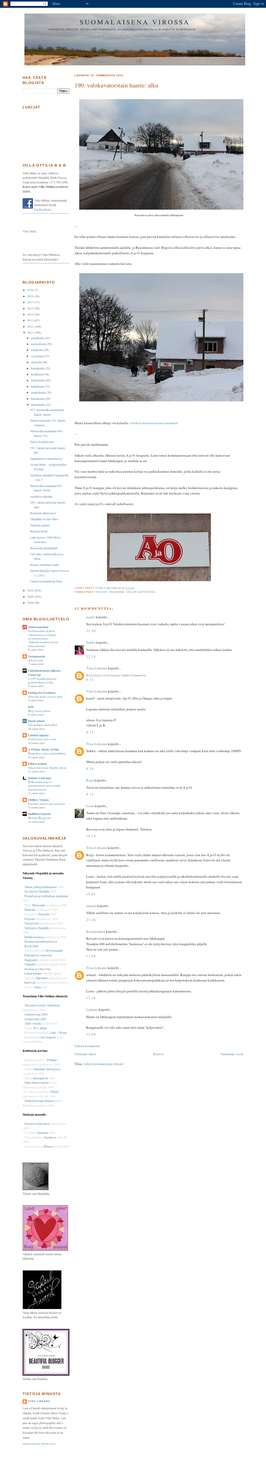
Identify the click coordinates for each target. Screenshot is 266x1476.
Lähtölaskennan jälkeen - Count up (45, 672)
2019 (30, 296)
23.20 (91, 919)
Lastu (90, 806)
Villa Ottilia (29, 231)
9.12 (90, 794)
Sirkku (91, 642)
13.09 (91, 1034)
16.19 (91, 836)
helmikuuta (38, 399)
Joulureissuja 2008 (36, 1014)
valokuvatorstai (141, 592)
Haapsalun (30, 960)
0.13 (90, 679)
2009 (30, 597)
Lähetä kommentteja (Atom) (103, 1063)
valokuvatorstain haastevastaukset (154, 423)
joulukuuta (38, 338)
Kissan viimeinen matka (44, 565)
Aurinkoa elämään (41, 496)
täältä (26, 191)
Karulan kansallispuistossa (40, 941)
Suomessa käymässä (37, 1123)
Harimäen (42, 978)
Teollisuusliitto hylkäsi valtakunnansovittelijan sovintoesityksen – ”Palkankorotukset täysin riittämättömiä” (43, 638)
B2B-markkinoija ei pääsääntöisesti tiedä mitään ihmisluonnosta (44, 785)
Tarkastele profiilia (39, 1444)
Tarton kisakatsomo (42, 442)
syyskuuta (37, 356)
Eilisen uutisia (37, 763)
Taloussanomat (38, 627)
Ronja (63, 1032)
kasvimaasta (48, 1037)
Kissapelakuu (95, 931)
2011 (30, 332)
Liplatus (92, 1009)
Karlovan (30, 982)
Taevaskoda (31, 923)
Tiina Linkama (96, 668)
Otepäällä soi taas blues (44, 519)
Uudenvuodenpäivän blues (46, 581)
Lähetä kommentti (87, 1046)
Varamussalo (36, 656)
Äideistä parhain (40, 525)
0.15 (90, 732)
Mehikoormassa (34, 937)
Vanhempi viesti (232, 1054)
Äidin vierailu (32, 1023)
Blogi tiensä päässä (39, 711)
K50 (31, 707)
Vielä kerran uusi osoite (42, 739)
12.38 (91, 998)
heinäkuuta (38, 368)
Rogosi (101, 592)
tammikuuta (38, 405)
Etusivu (158, 1054)
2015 (30, 308)
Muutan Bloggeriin (39, 818)
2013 (30, 320)
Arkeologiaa (35, 660)
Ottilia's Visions (38, 800)
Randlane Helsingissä (47, 1069)
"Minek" (54, 1092)
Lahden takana (38, 735)
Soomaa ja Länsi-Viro (37, 969)
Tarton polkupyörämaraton (40, 887)
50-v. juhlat (40, 1028)
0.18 (90, 768)
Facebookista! (42, 209)
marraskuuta (39, 344)
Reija (90, 780)
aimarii (91, 905)
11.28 (91, 956)
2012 (30, 326)
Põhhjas (52, 1060)
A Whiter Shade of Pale (43, 749)
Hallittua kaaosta (39, 814)
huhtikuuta (38, 386)
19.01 (91, 894)
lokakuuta (37, 350)
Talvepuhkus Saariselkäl (42, 725)
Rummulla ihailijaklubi (44, 548)
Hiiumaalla (38, 905)
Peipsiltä (44, 914)
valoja (37, 987)
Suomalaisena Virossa (135, 21)
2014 (30, 314)
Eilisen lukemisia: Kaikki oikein (47, 768)
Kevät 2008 (31, 946)
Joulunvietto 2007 (35, 1019)
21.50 (91, 630)
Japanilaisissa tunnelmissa (46, 459)
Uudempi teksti (85, 1054)
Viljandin (30, 964)
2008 (30, 603)
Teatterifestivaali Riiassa (39, 1101)
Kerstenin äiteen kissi (43, 513)
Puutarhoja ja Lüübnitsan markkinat (46, 896)
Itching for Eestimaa (41, 692)
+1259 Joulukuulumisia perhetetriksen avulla (42, 680)
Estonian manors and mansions (46, 804)
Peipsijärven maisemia (38, 955)
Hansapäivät (40, 1078)
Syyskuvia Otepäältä (36, 891)
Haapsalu (30, 909)
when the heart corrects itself (45, 696)
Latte (53, 1032)
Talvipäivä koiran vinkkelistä (41, 1005)
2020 (30, 290)
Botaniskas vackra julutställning (47, 753)
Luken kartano (33, 973)
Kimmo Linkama (39, 778)
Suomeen (42, 1133)
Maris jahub (36, 721)
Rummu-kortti (39, 531)
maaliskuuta (38, 392)
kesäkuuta (37, 374)
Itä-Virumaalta (54, 950)
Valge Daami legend (36, 1082)
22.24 (91, 656)
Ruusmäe (117, 592)
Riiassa (48, 1146)
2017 (30, 302)
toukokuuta (38, 380)
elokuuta (36, 362)
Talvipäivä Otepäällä (36, 928)
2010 (30, 590)
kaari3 (90, 617)
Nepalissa (50, 1137)
